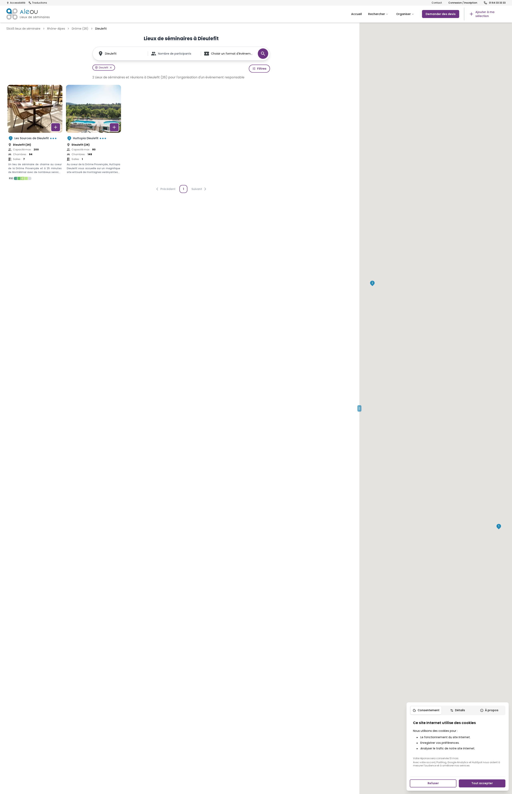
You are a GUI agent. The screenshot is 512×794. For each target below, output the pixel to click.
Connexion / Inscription (462, 2)
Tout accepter (482, 783)
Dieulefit (111, 54)
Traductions (39, 2)
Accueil (356, 14)
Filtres (261, 69)
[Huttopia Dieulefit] (93, 133)
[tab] (426, 710)
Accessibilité (17, 2)
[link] (485, 14)
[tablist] (457, 710)
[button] (499, 526)
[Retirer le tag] (111, 67)
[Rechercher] (263, 53)
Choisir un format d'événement (232, 54)
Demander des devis (441, 14)
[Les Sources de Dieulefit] (35, 133)
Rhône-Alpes (56, 29)
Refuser (433, 783)
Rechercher (376, 14)
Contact (437, 2)
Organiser (403, 14)
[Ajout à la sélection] (55, 127)
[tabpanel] (457, 743)
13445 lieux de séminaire (23, 29)
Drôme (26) (80, 29)
